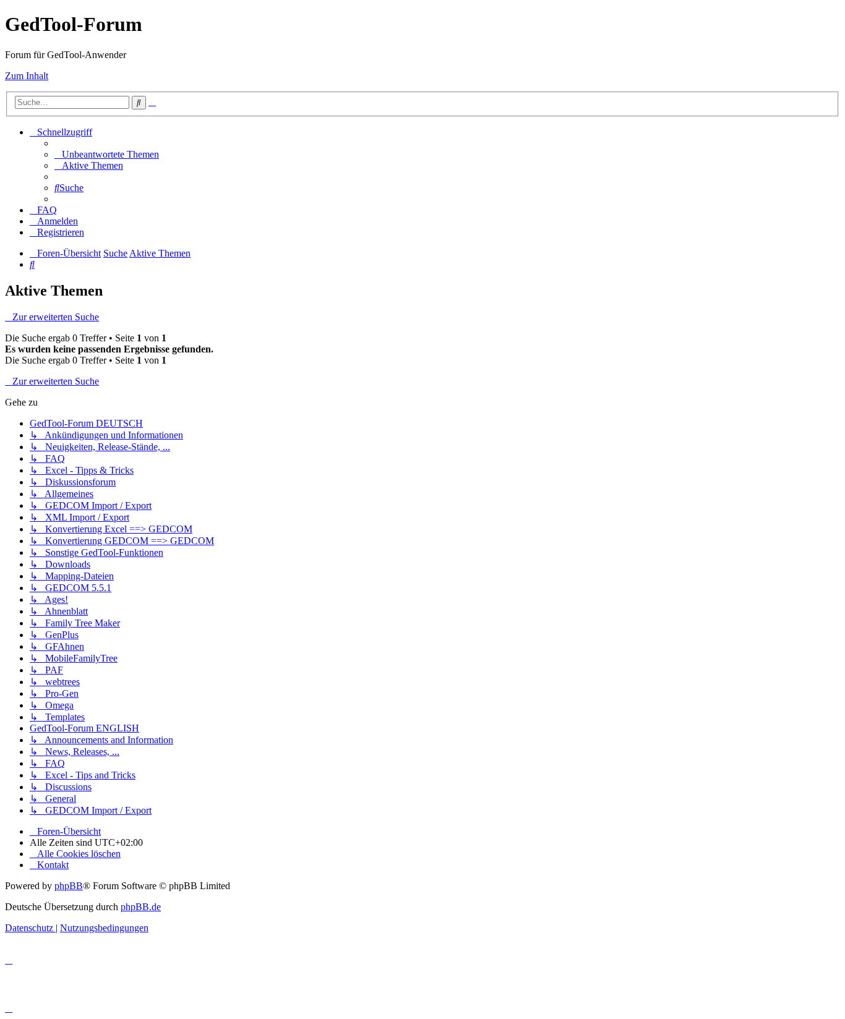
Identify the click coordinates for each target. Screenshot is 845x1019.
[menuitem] (106, 154)
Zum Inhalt (26, 75)
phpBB (68, 885)
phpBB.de (141, 907)
